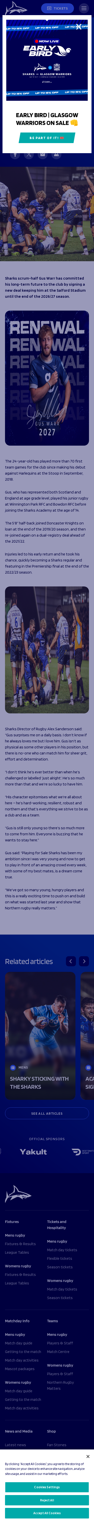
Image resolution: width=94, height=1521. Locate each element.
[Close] (87, 1456)
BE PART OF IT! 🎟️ (47, 138)
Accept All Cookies (46, 1513)
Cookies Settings (47, 1487)
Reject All (47, 1500)
